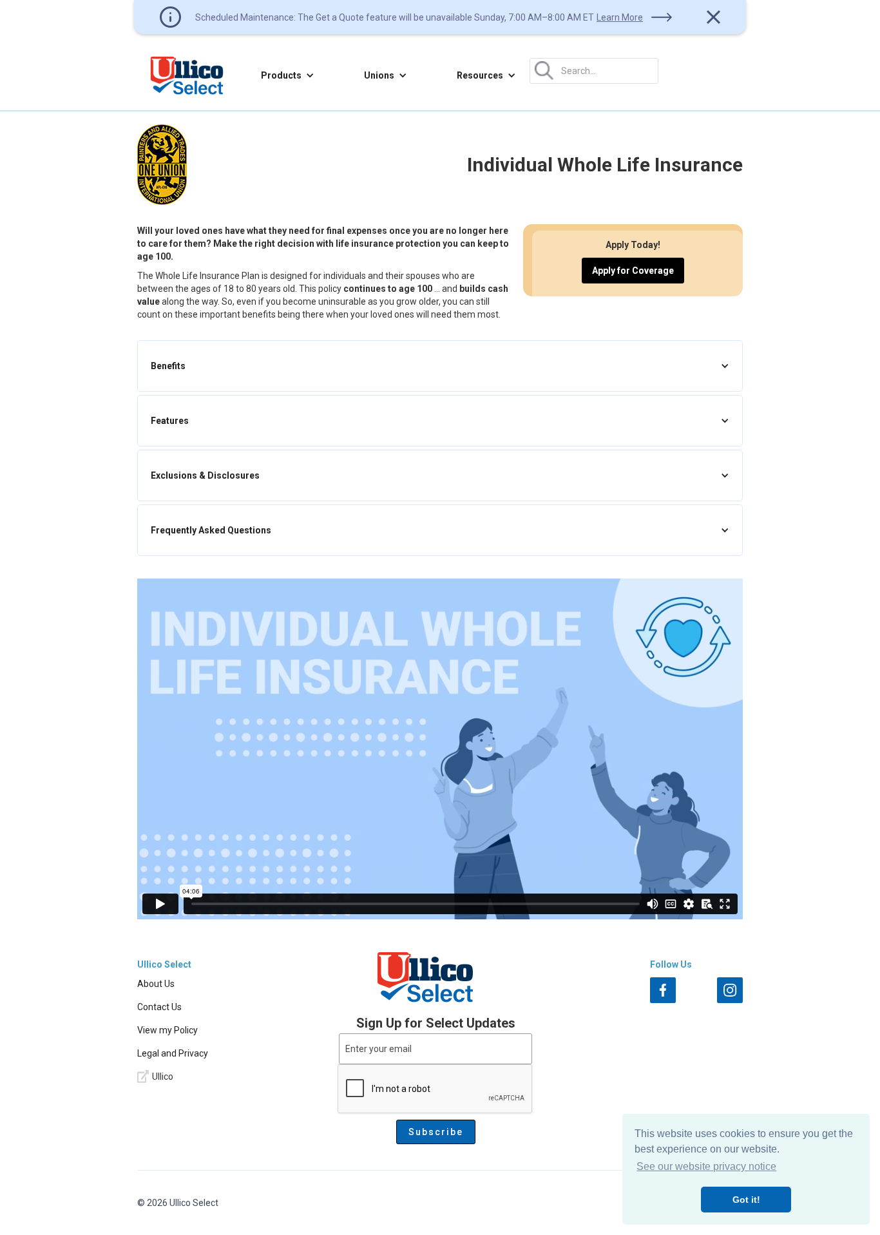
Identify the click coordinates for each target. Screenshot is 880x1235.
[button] (287, 75)
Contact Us (159, 1007)
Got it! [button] (746, 1199)
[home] (187, 75)
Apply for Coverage (633, 270)
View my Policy (167, 1030)
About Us (156, 984)
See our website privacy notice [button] (706, 1166)
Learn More (620, 17)
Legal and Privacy (172, 1053)
